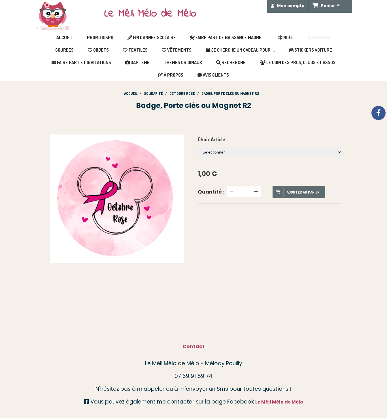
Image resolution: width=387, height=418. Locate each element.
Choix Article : (212, 139)
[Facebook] (378, 113)
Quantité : (211, 191)
